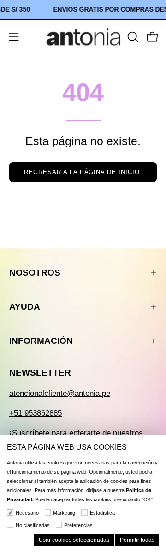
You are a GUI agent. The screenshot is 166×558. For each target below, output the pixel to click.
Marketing (64, 513)
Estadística (102, 513)
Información (41, 341)
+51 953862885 (35, 413)
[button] (131, 36)
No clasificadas (33, 525)
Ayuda (24, 306)
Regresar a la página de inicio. (83, 172)
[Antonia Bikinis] (83, 37)
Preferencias (78, 525)
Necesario (27, 513)
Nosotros (34, 272)
